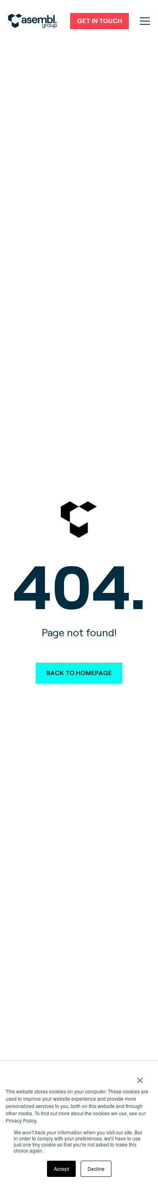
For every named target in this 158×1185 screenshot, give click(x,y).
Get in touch (99, 20)
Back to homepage (79, 673)
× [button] (140, 1077)
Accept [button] (61, 1168)
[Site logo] (32, 21)
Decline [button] (96, 1168)
